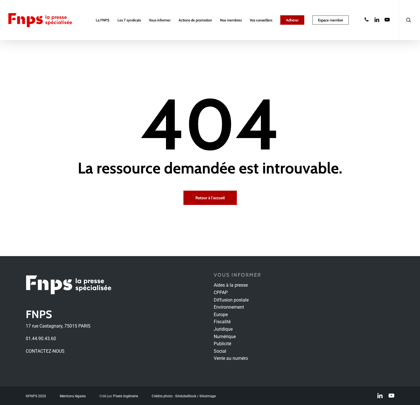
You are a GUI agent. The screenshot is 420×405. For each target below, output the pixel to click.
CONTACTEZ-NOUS (45, 351)
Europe (221, 314)
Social (220, 351)
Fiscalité (222, 321)
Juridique (223, 329)
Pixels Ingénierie (125, 396)
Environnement (229, 307)
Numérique (225, 336)
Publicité (222, 343)
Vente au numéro (231, 358)
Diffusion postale (231, 300)
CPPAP (221, 292)
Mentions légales (73, 396)
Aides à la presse (231, 285)
